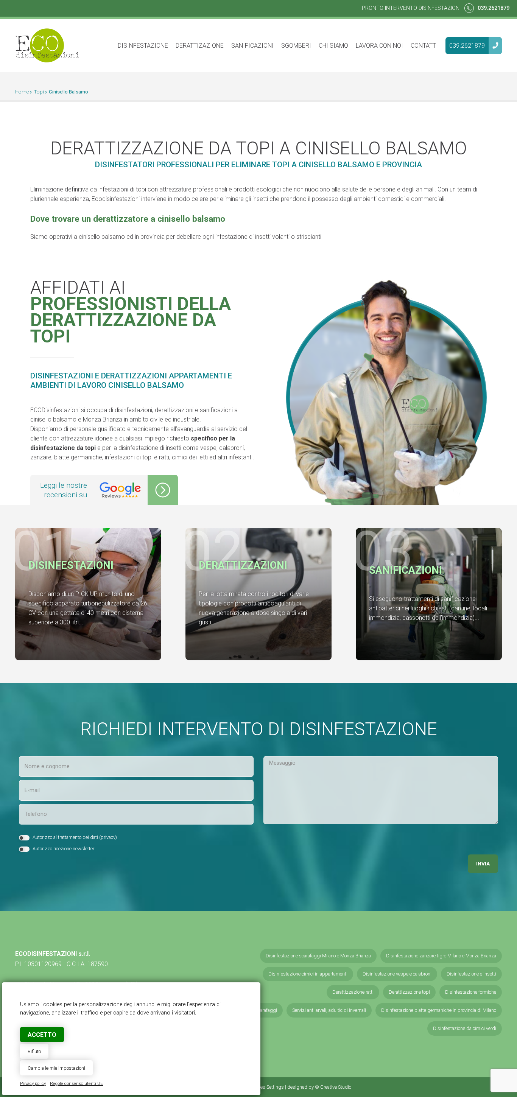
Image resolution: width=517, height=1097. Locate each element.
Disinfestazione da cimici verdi (464, 1028)
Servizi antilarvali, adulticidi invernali (329, 1010)
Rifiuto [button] (34, 1051)
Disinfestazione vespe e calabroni (397, 974)
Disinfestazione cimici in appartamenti (307, 974)
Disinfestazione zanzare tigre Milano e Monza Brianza (441, 956)
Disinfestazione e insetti (471, 974)
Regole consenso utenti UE (76, 1083)
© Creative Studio (333, 1087)
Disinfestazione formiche (470, 992)
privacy (108, 837)
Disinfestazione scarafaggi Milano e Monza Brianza (318, 956)
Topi (39, 92)
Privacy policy (33, 1083)
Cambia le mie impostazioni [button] (56, 1068)
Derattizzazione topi (409, 992)
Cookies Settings (266, 1087)
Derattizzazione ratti (353, 992)
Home (22, 92)
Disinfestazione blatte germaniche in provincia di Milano (438, 1010)
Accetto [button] (42, 1034)
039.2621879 (493, 8)
